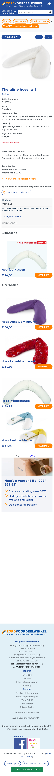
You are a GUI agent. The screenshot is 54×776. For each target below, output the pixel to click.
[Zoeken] (49, 12)
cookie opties (12, 763)
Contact (27, 678)
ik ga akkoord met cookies (28, 769)
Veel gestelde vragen (27, 693)
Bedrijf (27, 671)
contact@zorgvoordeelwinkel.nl (27, 664)
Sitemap (27, 685)
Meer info (43, 327)
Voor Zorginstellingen (27, 696)
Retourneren (27, 704)
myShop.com (34, 456)
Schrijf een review (12, 216)
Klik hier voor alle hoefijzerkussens (19, 179)
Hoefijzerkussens (40, 21)
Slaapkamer (20, 21)
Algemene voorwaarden (27, 712)
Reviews (6, 94)
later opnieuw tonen (36, 763)
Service (27, 689)
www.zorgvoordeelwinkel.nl (27, 667)
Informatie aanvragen (27, 682)
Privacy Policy (27, 707)
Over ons (27, 675)
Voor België (27, 700)
